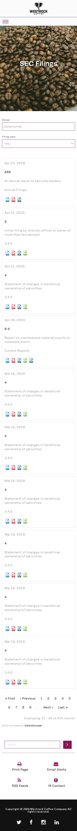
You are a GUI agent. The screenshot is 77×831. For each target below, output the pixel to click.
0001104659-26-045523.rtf (19, 360)
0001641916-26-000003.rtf (19, 682)
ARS (8, 172)
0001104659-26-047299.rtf (19, 200)
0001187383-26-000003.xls (25, 307)
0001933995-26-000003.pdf (13, 575)
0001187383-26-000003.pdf (13, 307)
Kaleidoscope (33, 725)
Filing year (9, 136)
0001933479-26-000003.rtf (19, 521)
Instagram (44, 822)
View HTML (8, 200)
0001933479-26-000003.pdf (13, 521)
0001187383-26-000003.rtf (19, 307)
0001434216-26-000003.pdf (13, 629)
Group (6, 120)
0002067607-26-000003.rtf (19, 468)
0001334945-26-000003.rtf (19, 253)
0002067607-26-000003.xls (25, 468)
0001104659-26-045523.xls (25, 360)
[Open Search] (5, 22)
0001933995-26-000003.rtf (19, 575)
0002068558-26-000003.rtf (19, 414)
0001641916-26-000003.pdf (13, 682)
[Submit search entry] (67, 745)
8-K (7, 328)
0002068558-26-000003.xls (25, 414)
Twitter (19, 822)
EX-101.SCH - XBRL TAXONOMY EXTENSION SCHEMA (31, 360)
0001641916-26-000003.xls (25, 682)
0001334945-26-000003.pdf (13, 253)
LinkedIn (57, 822)
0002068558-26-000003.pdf (13, 414)
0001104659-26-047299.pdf (13, 200)
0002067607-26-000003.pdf (13, 468)
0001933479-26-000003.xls (25, 521)
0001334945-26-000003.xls (25, 253)
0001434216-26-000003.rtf (19, 629)
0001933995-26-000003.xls (25, 575)
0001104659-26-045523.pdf (13, 360)
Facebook (32, 822)
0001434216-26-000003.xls (25, 629)
